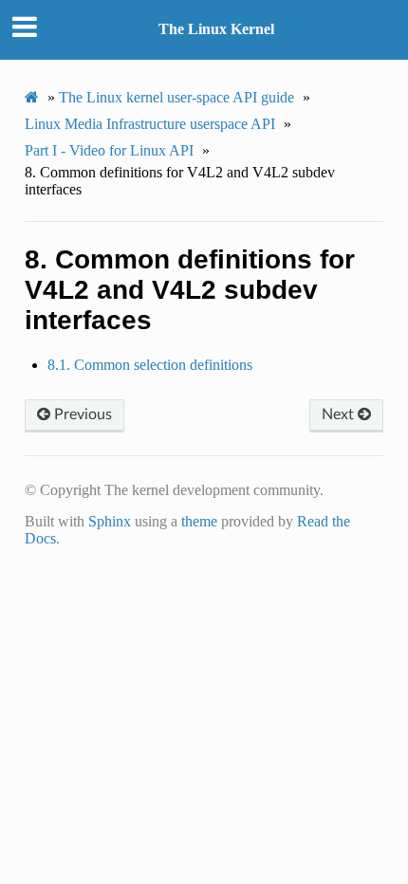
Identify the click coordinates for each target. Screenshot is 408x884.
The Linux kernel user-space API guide (176, 97)
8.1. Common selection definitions (149, 365)
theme (199, 521)
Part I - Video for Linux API (109, 150)
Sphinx (109, 521)
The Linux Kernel (216, 29)
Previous (81, 414)
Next (340, 414)
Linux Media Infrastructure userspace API (150, 124)
